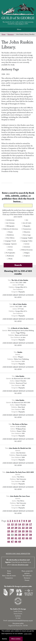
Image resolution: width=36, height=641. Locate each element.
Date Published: (18, 289)
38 (30, 534)
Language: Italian (27, 241)
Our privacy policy (18, 623)
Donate (27, 580)
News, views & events (9, 576)
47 (12, 541)
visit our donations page (19, 565)
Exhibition (10, 235)
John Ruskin (19, 24)
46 (8, 541)
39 (8, 538)
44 (27, 538)
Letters (10, 247)
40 (12, 538)
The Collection (27, 576)
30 (27, 531)
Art (27, 220)
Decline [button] (4, 639)
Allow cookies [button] (15, 639)
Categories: (14, 292)
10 (29, 520)
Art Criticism (10, 223)
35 (19, 534)
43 (23, 538)
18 (8, 527)
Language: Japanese (10, 244)
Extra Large (27, 235)
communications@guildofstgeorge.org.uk (20, 621)
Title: (9, 280)
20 (16, 527)
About (9, 573)
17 (30, 524)
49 (19, 541)
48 (16, 541)
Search (18, 265)
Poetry (10, 250)
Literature (27, 247)
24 (30, 527)
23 (27, 527)
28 (19, 531)
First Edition (10, 238)
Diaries (10, 232)
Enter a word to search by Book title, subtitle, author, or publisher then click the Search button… (18, 197)
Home (3, 34)
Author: (15, 285)
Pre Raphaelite (10, 253)
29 (23, 531)
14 (19, 524)
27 (16, 531)
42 (19, 538)
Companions (9, 578)
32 (8, 534)
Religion (27, 253)
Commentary (27, 229)
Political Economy (27, 250)
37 (27, 534)
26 (12, 531)
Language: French (10, 241)
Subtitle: (12, 282)
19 (12, 527)
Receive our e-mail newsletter (18, 554)
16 (27, 524)
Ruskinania (10, 256)
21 (19, 527)
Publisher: (12, 287)
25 (8, 531)
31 (30, 531)
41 (16, 538)
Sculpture (27, 256)
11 (8, 524)
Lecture (27, 244)
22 (23, 527)
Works (10, 259)
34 (16, 534)
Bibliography (10, 226)
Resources (11, 34)
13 (16, 524)
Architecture (10, 220)
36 (23, 534)
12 (12, 524)
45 (30, 538)
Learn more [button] (28, 633)
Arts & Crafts (27, 223)
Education (27, 232)
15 (23, 524)
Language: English (27, 238)
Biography (27, 226)
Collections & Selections (10, 229)
